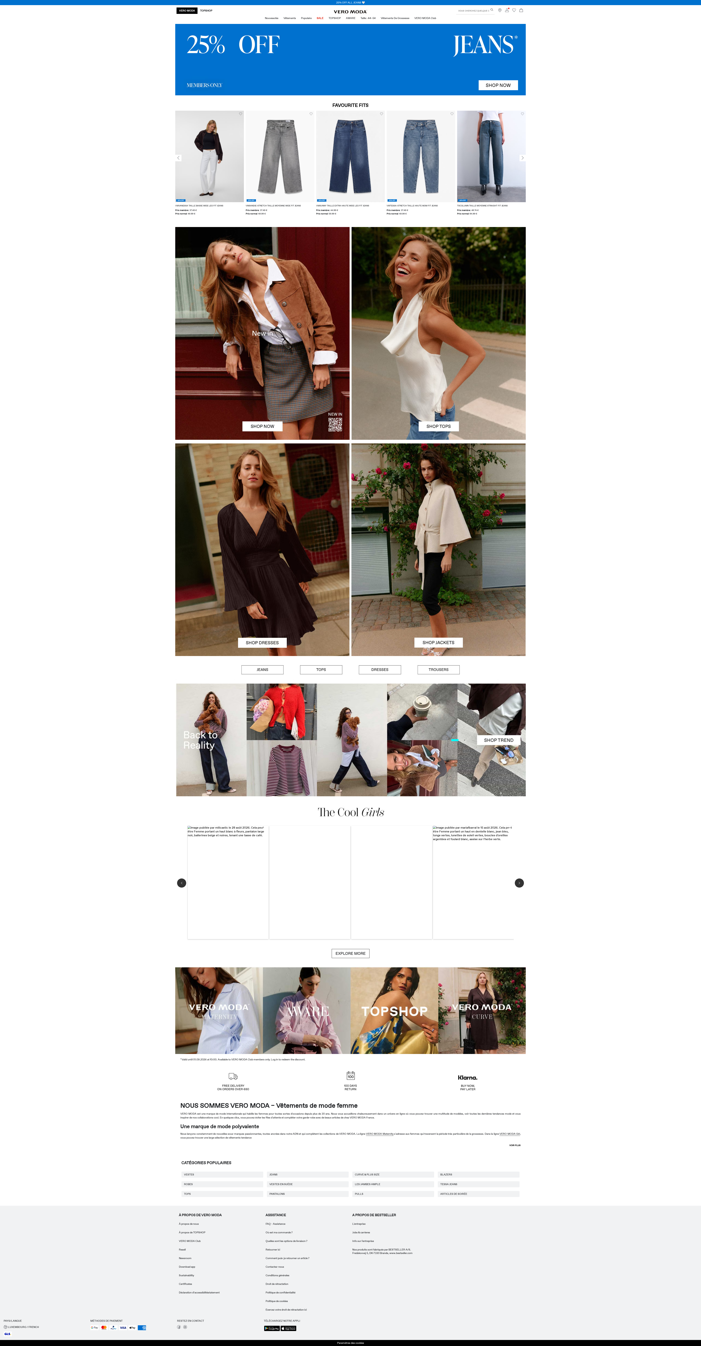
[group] (209, 165)
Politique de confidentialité (280, 1292)
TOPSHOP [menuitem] (335, 18)
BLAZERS (446, 1174)
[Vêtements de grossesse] (219, 1010)
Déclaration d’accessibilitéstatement (199, 1292)
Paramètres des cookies (350, 1342)
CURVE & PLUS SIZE (367, 1174)
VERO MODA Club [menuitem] (425, 18)
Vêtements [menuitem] (290, 18)
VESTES (189, 1174)
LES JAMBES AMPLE (367, 1184)
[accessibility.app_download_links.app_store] (288, 1330)
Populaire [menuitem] (306, 18)
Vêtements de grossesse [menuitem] (395, 18)
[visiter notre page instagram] (185, 1327)
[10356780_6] (438, 280)
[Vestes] (438, 603)
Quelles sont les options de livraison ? (286, 1241)
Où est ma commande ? (279, 1232)
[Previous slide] (178, 158)
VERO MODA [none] (187, 10)
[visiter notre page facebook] (179, 1327)
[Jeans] (350, 59)
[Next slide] (523, 158)
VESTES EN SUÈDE (281, 1184)
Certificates (185, 1283)
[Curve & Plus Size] (482, 1010)
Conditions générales (277, 1275)
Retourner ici (273, 1249)
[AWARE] (306, 1010)
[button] (209, 156)
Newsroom (185, 1258)
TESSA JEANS (448, 1184)
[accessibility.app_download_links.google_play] (272, 1330)
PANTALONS (277, 1193)
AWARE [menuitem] (350, 18)
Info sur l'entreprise (363, 1241)
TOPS (187, 1193)
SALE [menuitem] (320, 18)
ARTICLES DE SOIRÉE (453, 1193)
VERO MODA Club (190, 1241)
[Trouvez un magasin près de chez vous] (500, 11)
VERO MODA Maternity (380, 1133)
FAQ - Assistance (275, 1223)
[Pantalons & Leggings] (438, 670)
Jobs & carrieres (361, 1232)
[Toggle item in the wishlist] (240, 114)
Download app (187, 1266)
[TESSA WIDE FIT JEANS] (350, 740)
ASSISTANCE (276, 1215)
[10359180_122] (438, 496)
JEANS (273, 1174)
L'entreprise (358, 1223)
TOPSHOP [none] (206, 10)
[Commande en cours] (521, 10)
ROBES (188, 1184)
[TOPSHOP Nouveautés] (394, 1010)
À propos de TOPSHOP (192, 1232)
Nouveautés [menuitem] (271, 18)
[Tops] (438, 386)
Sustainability (186, 1275)
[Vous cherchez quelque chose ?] (492, 9)
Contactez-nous (275, 1266)
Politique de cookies (277, 1301)
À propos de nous (189, 1223)
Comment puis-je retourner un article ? (287, 1258)
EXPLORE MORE (351, 953)
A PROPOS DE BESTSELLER (374, 1215)
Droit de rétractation (277, 1283)
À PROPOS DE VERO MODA (200, 1215)
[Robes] (262, 603)
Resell (182, 1249)
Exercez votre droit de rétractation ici (286, 1309)
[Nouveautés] (262, 333)
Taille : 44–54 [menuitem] (368, 18)
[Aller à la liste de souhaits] (514, 11)
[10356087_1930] (262, 496)
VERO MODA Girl (509, 1133)
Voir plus (515, 1145)
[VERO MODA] (350, 12)
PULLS (359, 1193)
